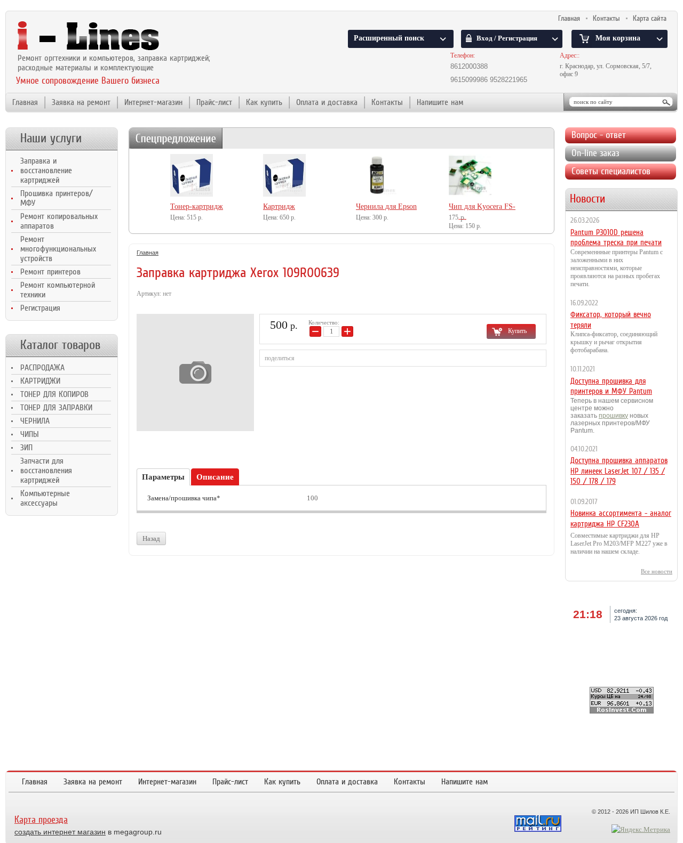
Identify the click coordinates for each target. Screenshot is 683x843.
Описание (215, 477)
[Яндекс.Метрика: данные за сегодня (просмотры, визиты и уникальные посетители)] (640, 829)
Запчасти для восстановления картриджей (46, 470)
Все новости (656, 571)
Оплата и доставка (327, 102)
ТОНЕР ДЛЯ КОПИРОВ (54, 394)
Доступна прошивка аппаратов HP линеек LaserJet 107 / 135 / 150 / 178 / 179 (619, 470)
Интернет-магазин (153, 102)
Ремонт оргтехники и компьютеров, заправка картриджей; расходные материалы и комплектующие (114, 62)
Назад (151, 538)
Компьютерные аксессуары (45, 498)
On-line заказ (595, 153)
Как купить (264, 102)
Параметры (163, 477)
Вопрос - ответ (598, 134)
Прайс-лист (214, 102)
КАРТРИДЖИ (40, 381)
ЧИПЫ (29, 434)
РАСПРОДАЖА (42, 367)
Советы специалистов (610, 171)
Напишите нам (440, 102)
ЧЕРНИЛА (35, 421)
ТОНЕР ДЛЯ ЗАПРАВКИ (56, 407)
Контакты (606, 18)
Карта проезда (41, 819)
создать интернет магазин (60, 832)
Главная (569, 18)
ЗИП (26, 447)
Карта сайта (649, 18)
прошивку (613, 415)
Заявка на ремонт (81, 102)
